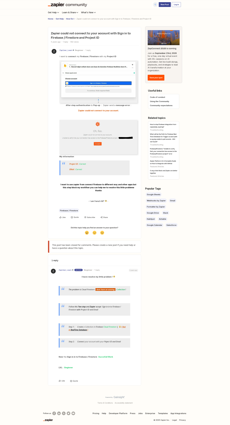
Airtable (162, 219)
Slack (165, 213)
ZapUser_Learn (65, 50)
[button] (165, 4)
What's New (87, 12)
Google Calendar (154, 225)
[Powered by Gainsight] (115, 398)
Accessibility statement (124, 403)
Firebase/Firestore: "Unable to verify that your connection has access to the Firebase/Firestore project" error (163, 151)
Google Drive (153, 213)
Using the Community (159, 101)
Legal (174, 420)
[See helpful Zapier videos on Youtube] (73, 413)
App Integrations (178, 413)
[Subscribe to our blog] (64, 413)
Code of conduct (157, 97)
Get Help (52, 12)
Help (104, 413)
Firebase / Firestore (69, 210)
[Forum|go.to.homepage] (68, 4)
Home (50, 19)
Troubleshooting (156, 130)
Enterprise (150, 413)
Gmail (172, 200)
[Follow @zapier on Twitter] (68, 413)
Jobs (140, 413)
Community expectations (161, 105)
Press (132, 413)
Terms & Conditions (105, 403)
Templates (163, 413)
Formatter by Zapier (156, 207)
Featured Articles (157, 166)
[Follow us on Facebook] (54, 413)
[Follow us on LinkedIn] (59, 413)
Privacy (182, 420)
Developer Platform (118, 413)
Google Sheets (153, 194)
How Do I (70, 19)
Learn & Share (69, 12)
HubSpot (151, 219)
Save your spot (156, 78)
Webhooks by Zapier (156, 200)
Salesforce (171, 225)
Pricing (96, 413)
